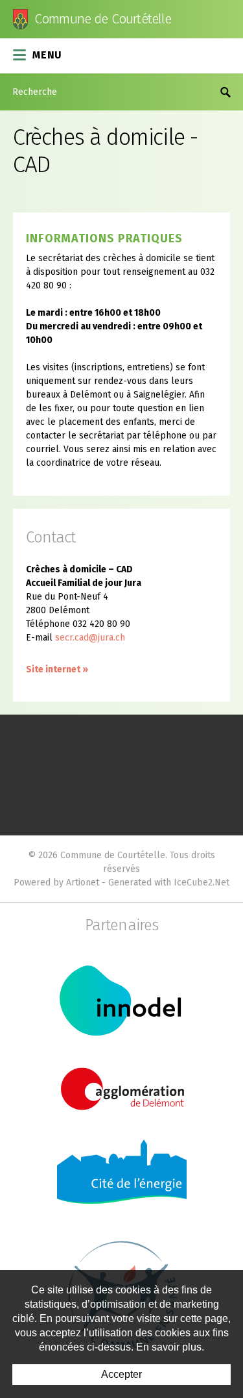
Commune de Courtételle (103, 19)
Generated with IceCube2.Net (168, 882)
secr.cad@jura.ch (90, 637)
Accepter (121, 1374)
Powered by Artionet (56, 882)
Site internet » (57, 669)
